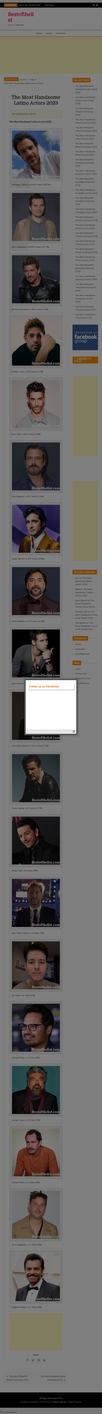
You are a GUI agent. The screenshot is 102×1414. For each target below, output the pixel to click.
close (74, 731)
